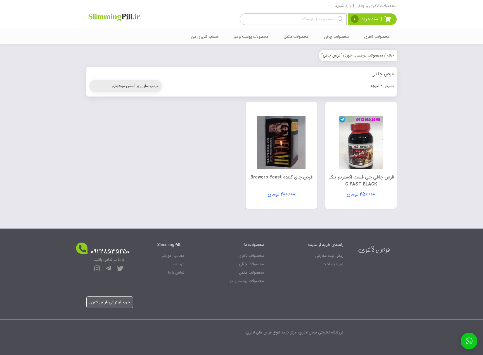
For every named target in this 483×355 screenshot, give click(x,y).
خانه (390, 55)
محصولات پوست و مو (251, 37)
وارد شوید (343, 6)
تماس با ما (176, 272)
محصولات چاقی (336, 37)
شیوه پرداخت (333, 264)
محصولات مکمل (296, 37)
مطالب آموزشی (172, 256)
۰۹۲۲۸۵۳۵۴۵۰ (110, 252)
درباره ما (178, 264)
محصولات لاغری (377, 37)
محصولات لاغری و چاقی (376, 6)
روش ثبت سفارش (329, 256)
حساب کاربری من (205, 37)
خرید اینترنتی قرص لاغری (109, 302)
